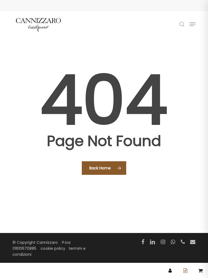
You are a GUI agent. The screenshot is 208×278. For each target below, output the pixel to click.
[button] (193, 24)
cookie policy (53, 248)
